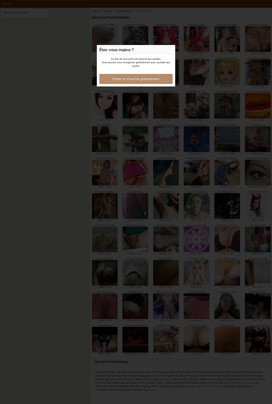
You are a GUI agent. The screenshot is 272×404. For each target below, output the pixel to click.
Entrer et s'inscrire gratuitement (136, 79)
